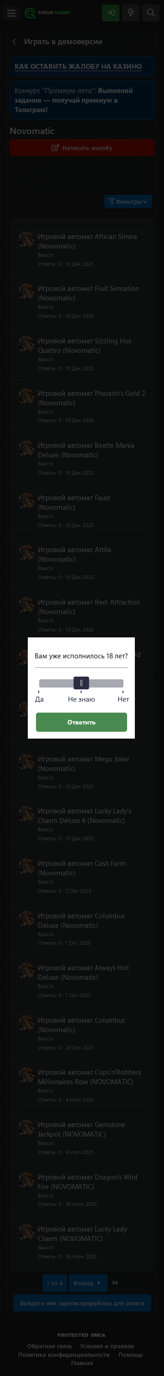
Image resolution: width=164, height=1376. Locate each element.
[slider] (81, 683)
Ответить (81, 722)
